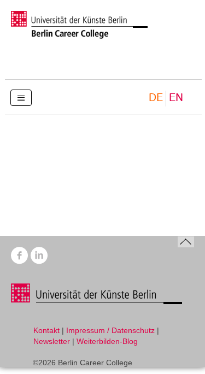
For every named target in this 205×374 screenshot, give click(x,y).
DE (156, 98)
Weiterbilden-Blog (107, 341)
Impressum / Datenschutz (110, 330)
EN (176, 98)
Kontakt (46, 330)
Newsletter (51, 341)
